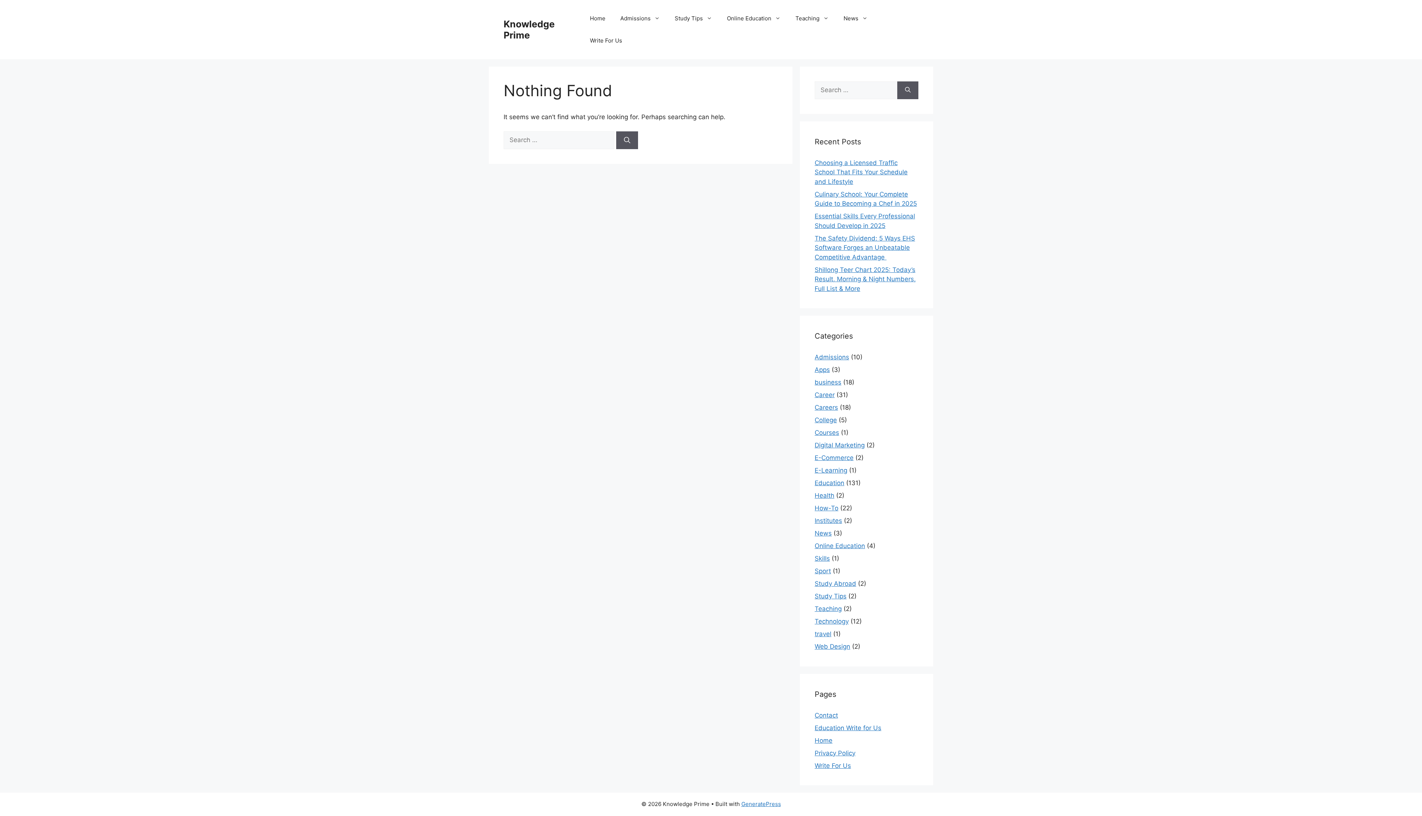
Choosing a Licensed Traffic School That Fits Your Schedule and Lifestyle (861, 172)
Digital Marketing (840, 445)
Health (824, 495)
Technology (832, 621)
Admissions (635, 18)
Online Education (749, 18)
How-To (826, 508)
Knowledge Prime (529, 30)
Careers (826, 407)
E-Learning (831, 470)
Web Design (832, 646)
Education (829, 483)
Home (597, 18)
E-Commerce (834, 457)
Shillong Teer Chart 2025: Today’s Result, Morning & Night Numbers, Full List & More (865, 279)
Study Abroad (835, 583)
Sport (823, 571)
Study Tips (689, 18)
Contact (826, 715)
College (826, 420)
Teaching (807, 18)
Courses (827, 432)
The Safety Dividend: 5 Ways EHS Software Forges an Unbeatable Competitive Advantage (865, 248)
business (828, 382)
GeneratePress (761, 803)
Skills (822, 558)
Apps (822, 369)
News (851, 18)
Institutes (828, 520)
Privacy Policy (835, 753)
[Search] (627, 140)
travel (823, 634)
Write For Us (606, 40)
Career (825, 395)
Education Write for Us (848, 728)
